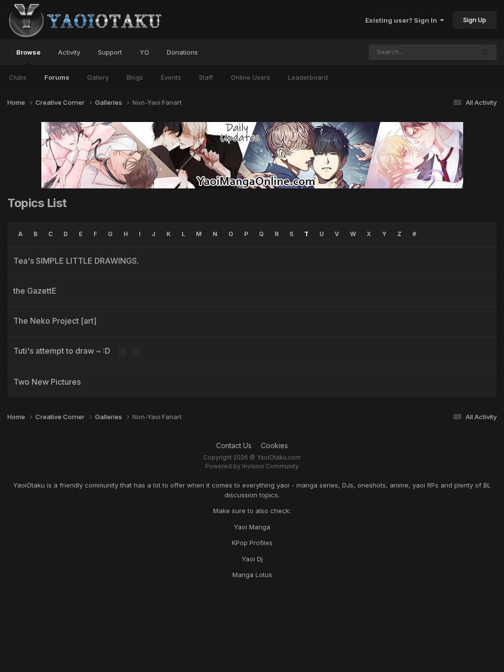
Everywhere (444, 52)
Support (110, 52)
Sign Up (474, 20)
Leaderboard (308, 77)
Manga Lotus (252, 575)
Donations (182, 52)
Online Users (250, 77)
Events (171, 77)
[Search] (485, 52)
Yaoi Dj (252, 559)
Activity (69, 52)
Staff (206, 77)
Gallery (98, 77)
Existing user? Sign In (402, 20)
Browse (28, 52)
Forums (56, 77)
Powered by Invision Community (252, 466)
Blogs (134, 77)
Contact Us (234, 445)
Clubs (18, 77)
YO (144, 52)
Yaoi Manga (252, 527)
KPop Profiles (252, 543)
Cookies (274, 445)
